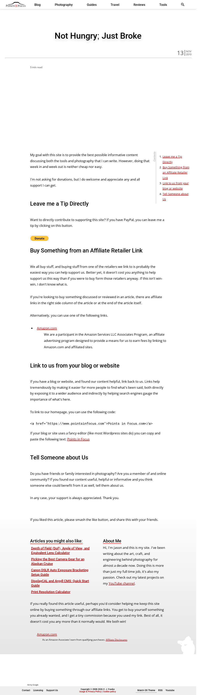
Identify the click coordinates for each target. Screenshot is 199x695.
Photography (64, 5)
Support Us (52, 690)
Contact (26, 690)
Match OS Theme (146, 690)
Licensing (38, 690)
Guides (92, 5)
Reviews (139, 5)
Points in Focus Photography (16, 4)
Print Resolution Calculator (50, 592)
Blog (37, 5)
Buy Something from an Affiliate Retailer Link (176, 172)
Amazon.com (47, 328)
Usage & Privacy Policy (90, 691)
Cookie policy (109, 691)
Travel (115, 5)
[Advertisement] (98, 105)
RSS (160, 690)
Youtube (170, 690)
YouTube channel (122, 583)
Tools (163, 5)
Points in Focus (78, 439)
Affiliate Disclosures (116, 639)
